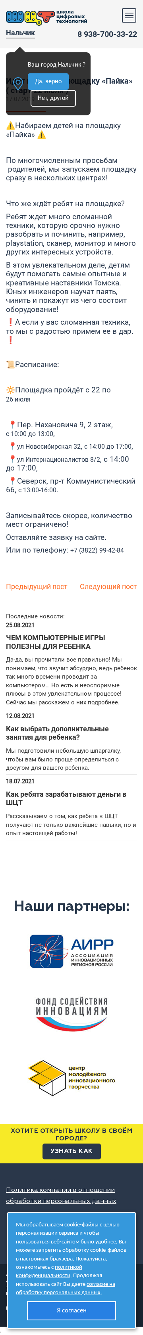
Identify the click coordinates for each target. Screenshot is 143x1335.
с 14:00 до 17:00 (107, 446)
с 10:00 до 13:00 (29, 434)
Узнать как (71, 1151)
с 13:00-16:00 (37, 490)
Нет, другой (53, 98)
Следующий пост (108, 586)
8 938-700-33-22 (107, 34)
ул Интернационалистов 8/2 (58, 459)
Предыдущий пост (37, 586)
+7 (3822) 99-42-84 (97, 550)
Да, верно (48, 81)
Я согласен (72, 1310)
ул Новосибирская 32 (49, 446)
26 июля (18, 399)
